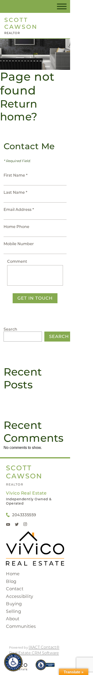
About (12, 618)
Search (10, 329)
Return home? (18, 110)
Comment (17, 261)
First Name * (15, 175)
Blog (11, 581)
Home (13, 573)
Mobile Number (19, 244)
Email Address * (19, 209)
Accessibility (19, 596)
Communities (21, 626)
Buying (14, 603)
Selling (13, 611)
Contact (14, 588)
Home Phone (16, 226)
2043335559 (24, 515)
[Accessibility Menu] (13, 662)
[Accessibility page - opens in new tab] (45, 667)
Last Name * (15, 192)
